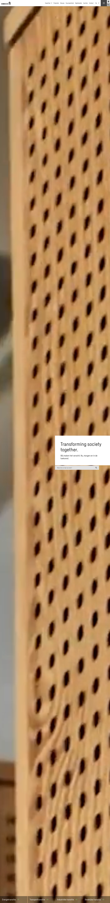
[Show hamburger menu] (104, 3)
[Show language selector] (108, 1)
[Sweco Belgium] (6, 3)
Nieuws (62, 3)
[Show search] (108, 4)
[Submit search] (96, 468)
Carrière (85, 3)
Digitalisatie (78, 3)
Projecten (56, 3)
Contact (91, 3)
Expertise (47, 3)
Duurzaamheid (70, 3)
